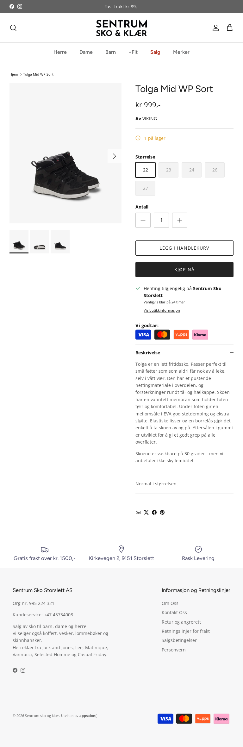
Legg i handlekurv (184, 248)
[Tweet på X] (146, 512)
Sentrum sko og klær (42, 715)
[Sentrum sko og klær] (121, 28)
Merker (181, 52)
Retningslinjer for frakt (186, 631)
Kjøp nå (184, 269)
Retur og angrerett (181, 622)
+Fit (133, 52)
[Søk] (13, 28)
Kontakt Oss (174, 612)
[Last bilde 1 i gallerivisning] (65, 153)
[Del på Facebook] (154, 512)
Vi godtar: (147, 325)
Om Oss (170, 603)
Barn (110, 52)
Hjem (13, 74)
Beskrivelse (147, 353)
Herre (60, 52)
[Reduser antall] (143, 220)
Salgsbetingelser (179, 640)
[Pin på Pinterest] (162, 512)
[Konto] (214, 28)
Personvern (174, 650)
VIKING (149, 118)
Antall (141, 207)
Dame (86, 52)
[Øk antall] (179, 220)
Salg (155, 52)
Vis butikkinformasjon (162, 310)
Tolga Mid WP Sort (38, 74)
